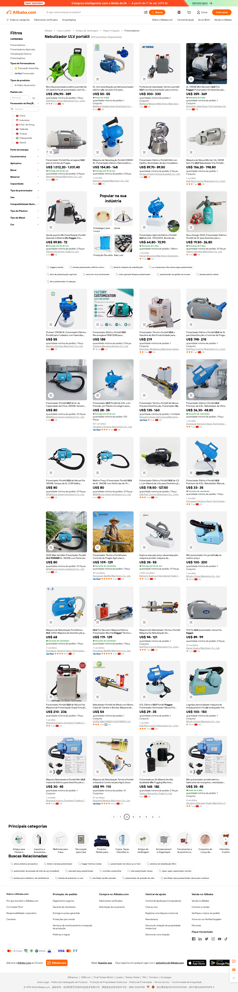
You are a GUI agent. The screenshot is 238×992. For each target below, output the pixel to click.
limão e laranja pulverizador (59, 864)
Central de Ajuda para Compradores (163, 901)
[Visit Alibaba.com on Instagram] (213, 939)
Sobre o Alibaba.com (17, 894)
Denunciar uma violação (157, 934)
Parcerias (196, 925)
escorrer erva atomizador (98, 274)
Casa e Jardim (64, 30)
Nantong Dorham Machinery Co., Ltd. (64, 346)
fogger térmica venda (92, 864)
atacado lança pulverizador (80, 871)
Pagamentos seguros (63, 901)
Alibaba (48, 30)
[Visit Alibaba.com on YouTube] (219, 939)
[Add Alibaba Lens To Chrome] (57, 963)
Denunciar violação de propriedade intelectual (163, 927)
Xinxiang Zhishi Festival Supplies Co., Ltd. (159, 174)
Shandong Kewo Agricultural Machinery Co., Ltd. (159, 417)
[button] (146, 12)
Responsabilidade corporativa (21, 913)
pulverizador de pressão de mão (139, 878)
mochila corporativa (112, 871)
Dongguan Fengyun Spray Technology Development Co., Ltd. (206, 423)
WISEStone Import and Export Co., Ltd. (65, 417)
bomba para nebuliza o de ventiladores (31, 878)
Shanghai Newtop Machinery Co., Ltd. (111, 800)
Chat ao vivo (151, 907)
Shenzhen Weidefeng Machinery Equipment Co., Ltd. (159, 349)
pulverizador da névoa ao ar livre (126, 864)
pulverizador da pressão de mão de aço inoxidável (36, 871)
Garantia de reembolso (64, 907)
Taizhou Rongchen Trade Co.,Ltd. (62, 251)
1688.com (86, 977)
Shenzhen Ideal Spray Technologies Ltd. (206, 106)
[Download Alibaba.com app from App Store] (196, 963)
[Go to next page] (159, 817)
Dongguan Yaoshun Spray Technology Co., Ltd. (66, 650)
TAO (144, 977)
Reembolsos (151, 919)
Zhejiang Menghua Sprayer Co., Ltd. (110, 346)
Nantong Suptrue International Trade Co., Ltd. (159, 576)
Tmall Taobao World (103, 977)
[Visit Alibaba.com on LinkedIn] (200, 939)
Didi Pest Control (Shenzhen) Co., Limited (66, 100)
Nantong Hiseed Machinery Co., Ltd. (64, 176)
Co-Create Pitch (14, 907)
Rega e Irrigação (111, 30)
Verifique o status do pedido (206, 913)
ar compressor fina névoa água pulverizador (172, 267)
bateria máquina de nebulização (128, 267)
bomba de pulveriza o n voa (70, 878)
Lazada (119, 977)
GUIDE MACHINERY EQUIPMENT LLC (112, 721)
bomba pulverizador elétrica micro (88, 267)
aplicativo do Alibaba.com (170, 963)
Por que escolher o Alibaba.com (22, 901)
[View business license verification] (148, 987)
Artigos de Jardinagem (87, 30)
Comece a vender (201, 907)
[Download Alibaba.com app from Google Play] (221, 963)
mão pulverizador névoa (142, 871)
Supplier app (105, 963)
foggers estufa (56, 267)
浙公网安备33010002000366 (172, 987)
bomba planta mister (209, 274)
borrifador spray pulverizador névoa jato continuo (186, 878)
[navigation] (24, 424)
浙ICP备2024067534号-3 (201, 987)
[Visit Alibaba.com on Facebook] (194, 939)
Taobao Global (132, 977)
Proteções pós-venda (64, 919)
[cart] (189, 13)
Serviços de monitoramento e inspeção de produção (72, 927)
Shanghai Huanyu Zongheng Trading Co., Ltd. (66, 722)
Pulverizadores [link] (132, 30)
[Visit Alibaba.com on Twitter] (207, 939)
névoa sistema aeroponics (26, 864)
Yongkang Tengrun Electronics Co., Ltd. (112, 426)
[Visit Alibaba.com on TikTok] (226, 939)
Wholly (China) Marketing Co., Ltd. (203, 576)
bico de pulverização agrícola (63, 274)
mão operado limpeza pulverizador (135, 274)
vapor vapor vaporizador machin (176, 871)
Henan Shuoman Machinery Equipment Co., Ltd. (159, 255)
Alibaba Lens (24, 963)
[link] (234, 961)
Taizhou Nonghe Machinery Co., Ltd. (204, 251)
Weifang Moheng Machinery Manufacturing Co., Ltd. (159, 103)
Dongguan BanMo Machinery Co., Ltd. (112, 576)
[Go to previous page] (114, 817)
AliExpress (73, 977)
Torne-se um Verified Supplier (206, 919)
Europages (166, 977)
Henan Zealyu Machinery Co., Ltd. (203, 648)
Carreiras (11, 919)
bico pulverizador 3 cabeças (63, 281)
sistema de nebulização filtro (163, 864)
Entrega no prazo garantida (66, 913)
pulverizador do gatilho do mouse (175, 274)
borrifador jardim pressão (104, 878)
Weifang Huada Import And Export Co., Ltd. (113, 106)
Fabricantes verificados (111, 901)
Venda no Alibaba (200, 901)
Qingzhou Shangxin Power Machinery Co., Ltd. (206, 803)
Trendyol (153, 977)
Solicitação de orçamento (112, 907)
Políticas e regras (61, 934)
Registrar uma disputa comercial (161, 913)
